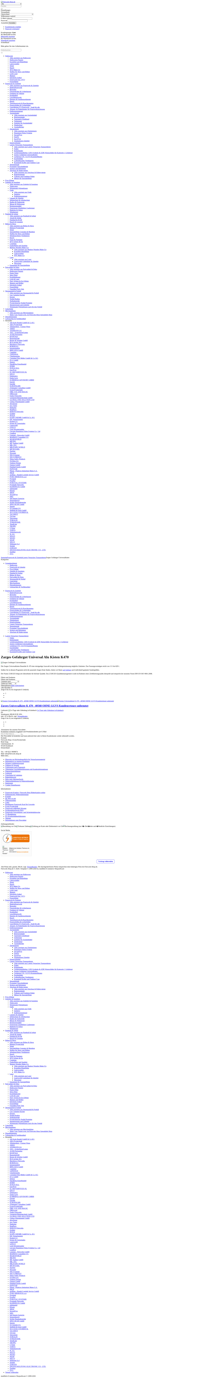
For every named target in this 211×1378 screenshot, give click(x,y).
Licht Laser (14, 74)
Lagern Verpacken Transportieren (21, 145)
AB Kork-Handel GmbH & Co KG (22, 323)
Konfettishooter (15, 277)
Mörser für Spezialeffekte (23, 178)
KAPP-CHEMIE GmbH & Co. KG (22, 417)
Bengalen (13, 89)
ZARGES (13, 548)
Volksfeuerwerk (15, 532)
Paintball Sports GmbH (18, 467)
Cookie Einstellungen (12, 785)
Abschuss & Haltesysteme (19, 170)
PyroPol (12, 481)
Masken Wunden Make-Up (19, 248)
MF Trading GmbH (16, 443)
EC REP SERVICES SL (18, 372)
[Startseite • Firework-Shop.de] (8, 2)
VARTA (12, 530)
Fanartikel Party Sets (17, 289)
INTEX (12, 415)
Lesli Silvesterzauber (17, 429)
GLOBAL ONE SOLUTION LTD (22, 400)
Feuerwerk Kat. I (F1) (17, 80)
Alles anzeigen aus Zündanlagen (25, 131)
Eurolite (12, 384)
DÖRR (12, 366)
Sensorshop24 (14, 500)
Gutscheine (9, 309)
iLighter (12, 413)
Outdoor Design (15, 463)
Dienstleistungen (11, 317)
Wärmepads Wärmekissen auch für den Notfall (26, 307)
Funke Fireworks (16, 396)
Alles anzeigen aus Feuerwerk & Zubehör (24, 85)
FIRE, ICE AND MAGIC (19, 392)
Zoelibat (12, 552)
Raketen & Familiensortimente (20, 99)
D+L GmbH (14, 360)
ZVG (11, 554)
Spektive (17, 194)
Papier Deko (14, 273)
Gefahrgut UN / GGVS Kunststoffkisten (28, 157)
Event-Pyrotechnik (16, 390)
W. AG (12, 534)
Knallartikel (14, 95)
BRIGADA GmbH (16, 350)
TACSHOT (14, 514)
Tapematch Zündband (21, 119)
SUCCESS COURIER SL (19, 512)
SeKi (11, 496)
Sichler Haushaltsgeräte (18, 502)
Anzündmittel (14, 113)
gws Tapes (13, 406)
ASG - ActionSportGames (19, 332)
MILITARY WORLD (17, 447)
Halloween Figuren (16, 271)
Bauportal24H (15, 338)
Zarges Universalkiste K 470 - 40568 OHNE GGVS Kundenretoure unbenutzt (44, 705)
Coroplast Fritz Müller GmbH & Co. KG (24, 358)
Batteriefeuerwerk (16, 87)
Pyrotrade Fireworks (17, 485)
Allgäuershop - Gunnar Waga (20, 327)
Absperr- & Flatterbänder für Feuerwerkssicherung (27, 109)
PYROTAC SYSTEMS (18, 483)
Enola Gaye (14, 378)
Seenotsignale (14, 165)
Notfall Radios (15, 299)
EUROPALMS (15, 386)
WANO (12, 538)
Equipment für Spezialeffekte (20, 265)
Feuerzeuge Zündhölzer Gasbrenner (22, 208)
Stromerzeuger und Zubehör (19, 305)
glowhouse (13, 404)
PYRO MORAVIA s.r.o (18, 477)
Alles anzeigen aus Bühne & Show (22, 226)
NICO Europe (15, 455)
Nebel (12, 66)
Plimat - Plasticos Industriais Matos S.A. (23, 471)
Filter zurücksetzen (17, 685)
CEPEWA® (14, 354)
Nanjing (12, 451)
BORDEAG (14, 346)
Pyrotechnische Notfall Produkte (21, 303)
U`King (12, 528)
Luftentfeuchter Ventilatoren (24, 161)
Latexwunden (14, 64)
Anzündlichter (19, 127)
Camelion (13, 352)
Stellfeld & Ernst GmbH (18, 510)
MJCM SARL (15, 449)
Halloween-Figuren (16, 60)
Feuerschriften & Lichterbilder (20, 105)
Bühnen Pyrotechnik (17, 228)
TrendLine (13, 524)
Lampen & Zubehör (17, 198)
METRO (13, 441)
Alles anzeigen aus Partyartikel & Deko (23, 269)
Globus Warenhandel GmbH (20, 402)
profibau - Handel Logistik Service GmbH (24, 475)
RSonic (12, 491)
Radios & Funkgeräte (17, 202)
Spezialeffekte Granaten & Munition (22, 232)
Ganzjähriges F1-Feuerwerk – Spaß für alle (25, 107)
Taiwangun (13, 518)
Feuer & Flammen (16, 240)
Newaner (13, 453)
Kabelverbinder (15, 143)
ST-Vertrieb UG (15, 508)
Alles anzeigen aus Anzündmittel (25, 115)
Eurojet (12, 382)
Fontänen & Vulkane (17, 93)
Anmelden (12, 23)
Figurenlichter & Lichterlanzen (20, 91)
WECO (12, 542)
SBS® (12, 493)
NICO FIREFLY (16, 457)
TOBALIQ (14, 520)
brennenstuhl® (15, 348)
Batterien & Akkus (16, 210)
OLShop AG (14, 461)
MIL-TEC (13, 445)
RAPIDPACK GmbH (17, 487)
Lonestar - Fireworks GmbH (19, 435)
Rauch (12, 68)
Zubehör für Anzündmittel (23, 123)
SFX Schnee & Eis (16, 242)
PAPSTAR (13, 469)
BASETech (14, 336)
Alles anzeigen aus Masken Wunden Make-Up (30, 249)
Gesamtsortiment (11, 563)
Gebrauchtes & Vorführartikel (15, 319)
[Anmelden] (22, 734)
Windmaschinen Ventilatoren (20, 236)
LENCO (13, 427)
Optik (12, 190)
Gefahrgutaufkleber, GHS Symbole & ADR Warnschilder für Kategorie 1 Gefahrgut (43, 153)
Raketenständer (19, 174)
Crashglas (13, 244)
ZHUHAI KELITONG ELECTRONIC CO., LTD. (28, 550)
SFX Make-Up (15, 70)
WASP (12, 540)
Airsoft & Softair (15, 218)
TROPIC (13, 526)
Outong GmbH (15, 465)
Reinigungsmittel (15, 206)
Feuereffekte (14, 82)
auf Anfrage (67, 670)
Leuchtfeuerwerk (16, 97)
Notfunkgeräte (15, 301)
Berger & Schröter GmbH (19, 340)
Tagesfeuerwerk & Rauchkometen (21, 103)
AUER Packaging (16, 334)
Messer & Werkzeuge (17, 204)
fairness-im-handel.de (22, 851)
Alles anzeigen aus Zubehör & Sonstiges (24, 184)
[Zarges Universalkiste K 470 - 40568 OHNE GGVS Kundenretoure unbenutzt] (57, 701)
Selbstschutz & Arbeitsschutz (20, 200)
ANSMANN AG (16, 330)
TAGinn (12, 516)
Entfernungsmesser (16, 111)
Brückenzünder (19, 117)
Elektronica (14, 376)
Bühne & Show (10, 224)
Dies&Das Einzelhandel (18, 364)
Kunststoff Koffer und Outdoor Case (27, 163)
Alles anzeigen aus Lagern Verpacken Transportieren (32, 147)
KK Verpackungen (16, 419)
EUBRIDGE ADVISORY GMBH (22, 380)
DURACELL (14, 368)
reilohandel (13, 489)
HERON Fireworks (16, 411)
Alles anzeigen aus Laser (22, 259)
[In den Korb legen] (2, 52)
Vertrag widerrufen (105, 861)
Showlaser (17, 263)
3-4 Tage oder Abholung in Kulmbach (50, 710)
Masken (12, 76)
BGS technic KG (16, 342)
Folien (16, 149)
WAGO (12, 536)
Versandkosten (22, 716)
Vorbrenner (18, 121)
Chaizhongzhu (15, 356)
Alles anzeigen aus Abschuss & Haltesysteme (29, 172)
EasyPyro (17, 139)
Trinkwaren (14, 186)
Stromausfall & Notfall (13, 291)
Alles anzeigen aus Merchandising (21, 313)
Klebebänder (18, 151)
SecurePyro (18, 135)
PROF (12, 473)
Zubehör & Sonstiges (12, 182)
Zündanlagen (14, 129)
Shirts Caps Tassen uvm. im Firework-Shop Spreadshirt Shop (31, 315)
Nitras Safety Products (17, 459)
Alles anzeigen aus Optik (22, 192)
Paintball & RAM (16, 220)
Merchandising (10, 311)
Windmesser (14, 212)
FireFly (16, 137)
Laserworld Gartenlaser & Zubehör (26, 261)
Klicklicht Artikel (16, 78)
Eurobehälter (18, 159)
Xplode (12, 546)
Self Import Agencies (17, 498)
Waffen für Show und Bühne (20, 72)
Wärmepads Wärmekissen (19, 188)
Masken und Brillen (16, 283)
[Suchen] (2, 8)
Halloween (9, 56)
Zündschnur (18, 125)
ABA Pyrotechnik (16, 325)
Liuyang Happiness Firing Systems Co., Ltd (25, 431)
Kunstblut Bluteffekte (21, 251)
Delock (12, 362)
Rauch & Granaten (16, 222)
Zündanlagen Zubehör (22, 141)
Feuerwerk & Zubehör (13, 84)
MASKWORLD (15, 439)
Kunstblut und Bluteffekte (19, 62)
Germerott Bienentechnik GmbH (21, 398)
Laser (12, 257)
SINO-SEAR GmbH (17, 504)
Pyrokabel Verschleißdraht (19, 167)
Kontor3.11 (14, 421)
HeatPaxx (13, 410)
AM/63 (12, 329)
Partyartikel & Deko (12, 267)
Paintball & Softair (11, 214)
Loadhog (13, 433)
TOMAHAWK (15, 522)
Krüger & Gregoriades (17, 423)
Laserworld (14, 425)
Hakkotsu (13, 408)
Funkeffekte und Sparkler (18, 246)
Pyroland (13, 479)
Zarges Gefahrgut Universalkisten (25, 155)
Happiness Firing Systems (23, 133)
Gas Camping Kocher (17, 295)
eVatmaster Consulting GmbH (20, 388)
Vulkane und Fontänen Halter (24, 176)
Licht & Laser (14, 279)
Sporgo (12, 506)
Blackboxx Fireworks (17, 344)
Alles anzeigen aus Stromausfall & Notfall (24, 293)
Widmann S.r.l (15, 544)
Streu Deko (14, 275)
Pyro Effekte (9, 180)
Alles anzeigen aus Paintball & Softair (23, 216)
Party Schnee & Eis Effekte (19, 281)
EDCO (12, 374)
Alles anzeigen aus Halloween (20, 58)
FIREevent (13, 394)
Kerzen (12, 297)
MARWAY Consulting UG (19, 437)
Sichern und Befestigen (18, 168)
